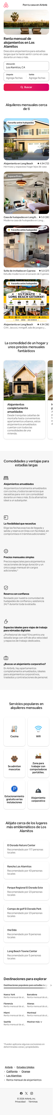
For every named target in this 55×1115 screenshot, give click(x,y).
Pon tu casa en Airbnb (35, 5)
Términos (33, 1101)
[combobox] (26, 67)
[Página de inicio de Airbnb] (6, 5)
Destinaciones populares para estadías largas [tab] (26, 985)
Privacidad (20, 1101)
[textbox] (15, 78)
